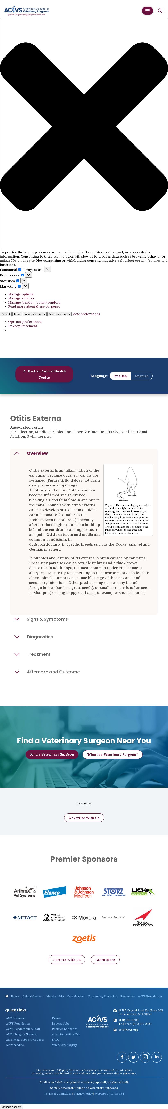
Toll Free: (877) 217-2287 (135, 1024)
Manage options (21, 294)
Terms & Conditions (58, 1093)
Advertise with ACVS (66, 1034)
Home (14, 996)
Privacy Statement (22, 326)
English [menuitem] (120, 376)
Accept (6, 314)
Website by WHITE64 (109, 1093)
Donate (57, 1018)
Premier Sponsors (64, 1029)
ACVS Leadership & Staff (23, 1029)
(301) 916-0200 (129, 1020)
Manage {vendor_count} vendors (34, 302)
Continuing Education (102, 996)
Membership (55, 996)
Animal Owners (33, 996)
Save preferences (59, 314)
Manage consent (11, 1106)
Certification (75, 996)
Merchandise (15, 1045)
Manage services (21, 298)
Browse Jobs (60, 1023)
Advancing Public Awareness (25, 1039)
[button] (84, 127)
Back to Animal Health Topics (46, 374)
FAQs (55, 1039)
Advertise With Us (84, 818)
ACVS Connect (16, 1018)
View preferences (34, 314)
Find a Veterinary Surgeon (52, 754)
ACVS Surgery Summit (21, 1034)
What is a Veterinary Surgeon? (112, 754)
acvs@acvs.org (128, 1030)
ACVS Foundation (150, 996)
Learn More (105, 960)
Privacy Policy (83, 1093)
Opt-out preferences (25, 322)
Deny (17, 314)
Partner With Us (67, 960)
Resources (127, 996)
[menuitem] (120, 376)
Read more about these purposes (34, 306)
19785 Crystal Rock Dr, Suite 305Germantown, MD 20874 (141, 1012)
